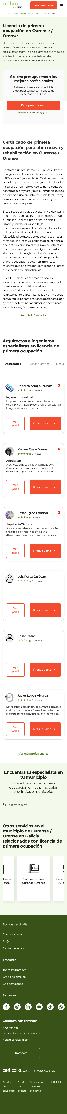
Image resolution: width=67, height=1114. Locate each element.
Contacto (21, 1053)
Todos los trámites (14, 970)
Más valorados (39, 364)
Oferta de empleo (14, 977)
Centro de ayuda (14, 948)
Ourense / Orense (17, 804)
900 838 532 (10, 1028)
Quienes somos (13, 934)
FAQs (6, 941)
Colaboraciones (13, 983)
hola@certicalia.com (16, 1039)
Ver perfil (15, 423)
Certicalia (6, 13)
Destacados (12, 364)
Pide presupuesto (44, 5)
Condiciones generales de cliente (37, 1086)
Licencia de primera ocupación (25, 13)
